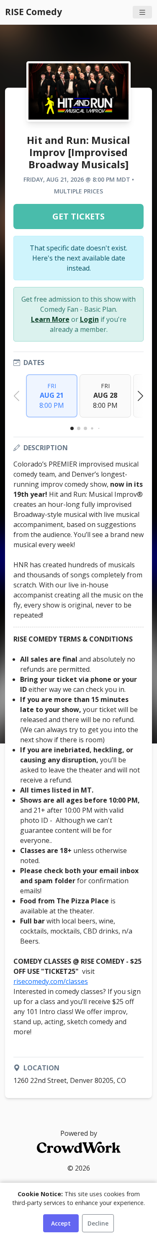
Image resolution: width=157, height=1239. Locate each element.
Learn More (50, 319)
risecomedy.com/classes (50, 981)
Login (89, 319)
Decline (98, 1223)
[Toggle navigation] (142, 12)
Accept (61, 1223)
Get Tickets (78, 216)
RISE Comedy (33, 12)
